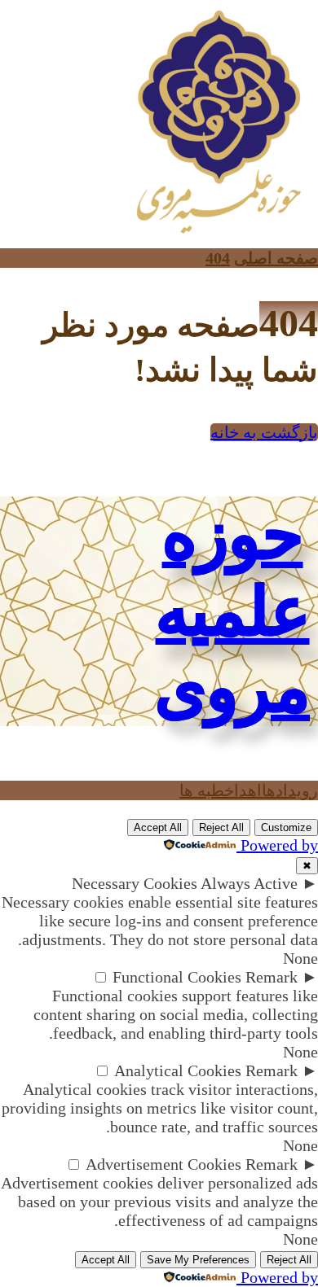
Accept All (158, 827)
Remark (271, 977)
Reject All (221, 827)
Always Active (249, 883)
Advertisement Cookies (163, 1164)
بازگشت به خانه (264, 432)
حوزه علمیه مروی (232, 611)
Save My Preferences (198, 1260)
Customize (286, 827)
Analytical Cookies (177, 1070)
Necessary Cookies (134, 883)
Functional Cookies (177, 977)
